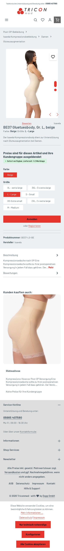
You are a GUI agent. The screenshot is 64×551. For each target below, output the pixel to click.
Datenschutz (23, 483)
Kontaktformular (28, 431)
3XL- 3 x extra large (41, 187)
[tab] (31, 261)
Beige (10, 174)
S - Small (30, 194)
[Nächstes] (57, 114)
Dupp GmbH (49, 495)
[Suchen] (35, 20)
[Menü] (6, 20)
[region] (32, 83)
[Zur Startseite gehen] (32, 11)
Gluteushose (13, 370)
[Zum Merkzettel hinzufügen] (53, 56)
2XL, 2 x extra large (41, 201)
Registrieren (34, 225)
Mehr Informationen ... (32, 512)
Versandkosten (12, 472)
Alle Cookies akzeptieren (33, 544)
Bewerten (27, 123)
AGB (11, 483)
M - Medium (13, 207)
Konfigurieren (33, 534)
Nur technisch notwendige (33, 524)
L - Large (11, 194)
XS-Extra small (14, 201)
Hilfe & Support (32, 488)
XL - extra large (14, 187)
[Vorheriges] (50, 114)
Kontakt (51, 483)
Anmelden (32, 219)
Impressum (38, 483)
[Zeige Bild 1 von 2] (55, 84)
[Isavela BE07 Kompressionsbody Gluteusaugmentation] (32, 83)
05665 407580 (12, 417)
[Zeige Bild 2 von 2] (55, 90)
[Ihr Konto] (50, 20)
